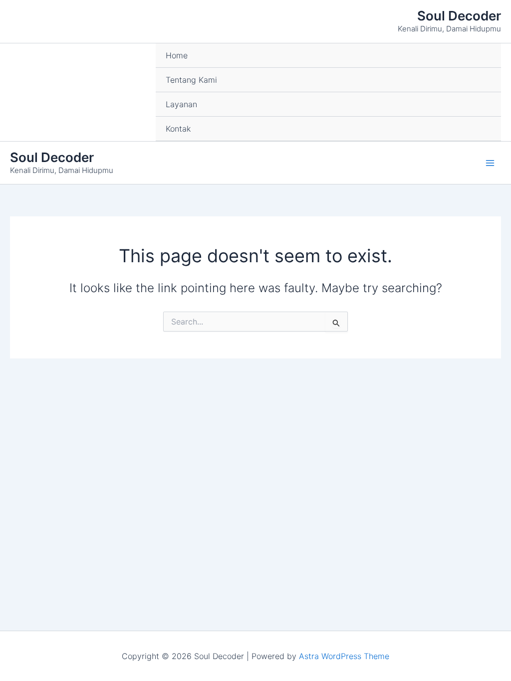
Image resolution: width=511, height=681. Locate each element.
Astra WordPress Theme (344, 656)
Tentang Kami (191, 80)
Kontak (178, 129)
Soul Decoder (459, 15)
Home (177, 55)
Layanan (181, 104)
